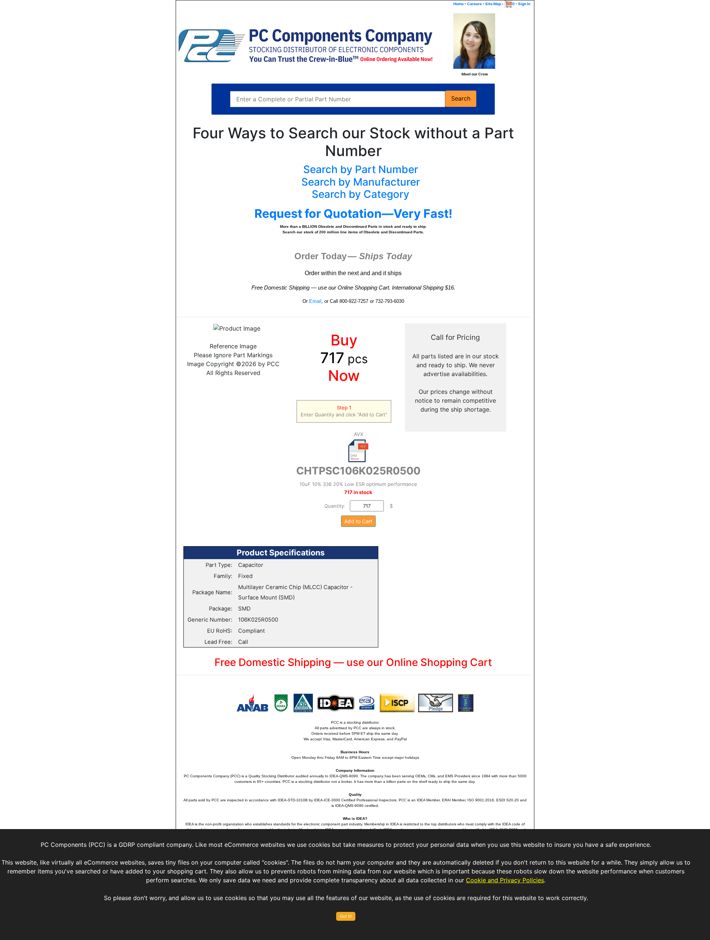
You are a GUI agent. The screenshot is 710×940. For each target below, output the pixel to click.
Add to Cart (358, 521)
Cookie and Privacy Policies (505, 880)
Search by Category (360, 194)
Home (458, 3)
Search (460, 98)
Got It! (346, 916)
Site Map (493, 3)
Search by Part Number (360, 169)
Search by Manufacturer (360, 182)
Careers (474, 3)
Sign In (524, 3)
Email (315, 301)
